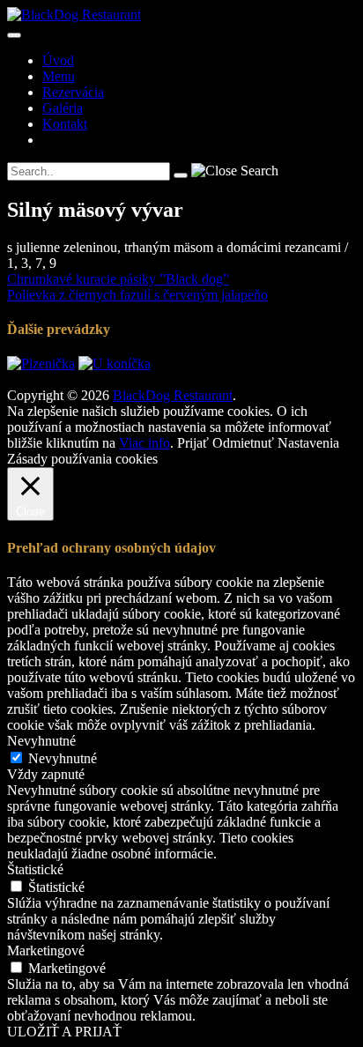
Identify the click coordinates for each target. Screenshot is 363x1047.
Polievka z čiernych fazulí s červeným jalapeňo (137, 294)
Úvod (58, 60)
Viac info (144, 442)
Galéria (62, 107)
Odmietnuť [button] (243, 442)
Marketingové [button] (46, 950)
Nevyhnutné (62, 758)
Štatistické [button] (35, 869)
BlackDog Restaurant (173, 395)
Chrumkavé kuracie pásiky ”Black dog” (118, 278)
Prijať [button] (193, 442)
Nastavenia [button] (308, 442)
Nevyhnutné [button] (41, 740)
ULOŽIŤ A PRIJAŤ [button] (64, 1031)
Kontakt (64, 123)
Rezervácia (73, 92)
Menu (58, 76)
